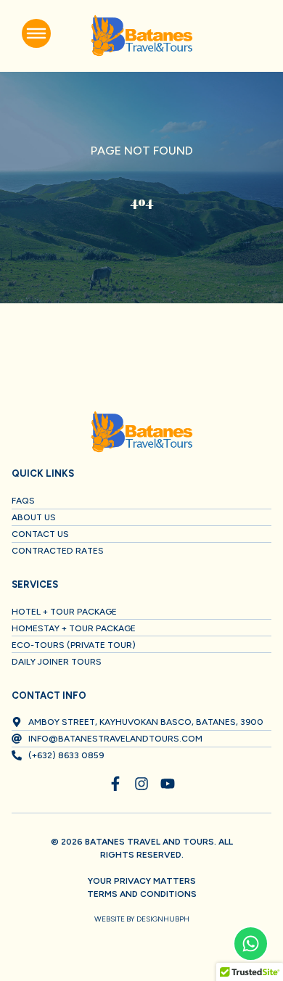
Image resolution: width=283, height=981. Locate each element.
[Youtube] (167, 783)
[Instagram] (141, 783)
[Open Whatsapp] (250, 943)
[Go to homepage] (141, 36)
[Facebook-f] (115, 783)
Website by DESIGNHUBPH (141, 919)
